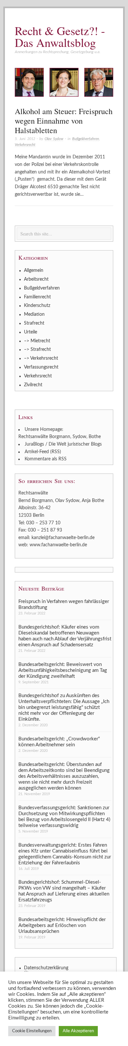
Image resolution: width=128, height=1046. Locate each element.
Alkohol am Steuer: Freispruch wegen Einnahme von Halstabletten (64, 120)
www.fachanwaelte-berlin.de (58, 545)
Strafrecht (34, 323)
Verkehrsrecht (25, 145)
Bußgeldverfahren (85, 139)
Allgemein (33, 270)
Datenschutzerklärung (46, 968)
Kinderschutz (37, 305)
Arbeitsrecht (36, 279)
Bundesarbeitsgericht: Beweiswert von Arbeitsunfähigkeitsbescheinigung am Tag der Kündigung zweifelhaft (62, 670)
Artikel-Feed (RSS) (43, 452)
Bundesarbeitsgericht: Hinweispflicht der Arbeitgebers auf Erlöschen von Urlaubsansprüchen (62, 925)
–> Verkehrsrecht (41, 358)
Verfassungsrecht (41, 367)
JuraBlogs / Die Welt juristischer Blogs (63, 444)
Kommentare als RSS (46, 459)
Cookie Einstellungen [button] (32, 1031)
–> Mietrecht (37, 341)
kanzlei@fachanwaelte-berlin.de (63, 537)
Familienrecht (37, 297)
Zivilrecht (33, 385)
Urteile (30, 332)
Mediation (34, 314)
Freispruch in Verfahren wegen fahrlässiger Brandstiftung (63, 604)
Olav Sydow (54, 139)
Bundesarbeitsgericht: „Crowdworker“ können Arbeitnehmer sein (59, 741)
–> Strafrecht (37, 349)
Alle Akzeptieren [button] (78, 1031)
